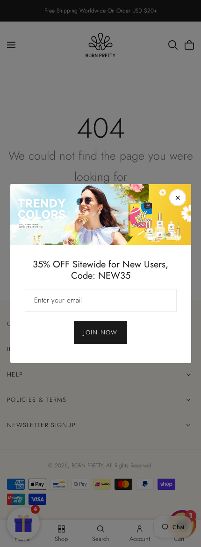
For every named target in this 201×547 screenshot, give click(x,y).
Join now (100, 332)
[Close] (177, 197)
